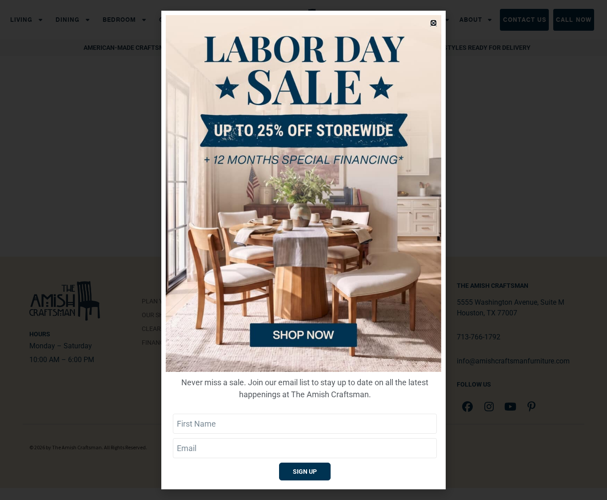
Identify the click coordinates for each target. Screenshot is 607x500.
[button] (433, 23)
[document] (303, 250)
